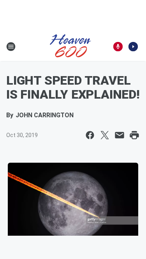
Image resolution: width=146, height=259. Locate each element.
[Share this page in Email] (119, 135)
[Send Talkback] (118, 46)
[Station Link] (70, 46)
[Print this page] (134, 135)
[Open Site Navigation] (11, 46)
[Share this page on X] (104, 135)
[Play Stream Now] (133, 46)
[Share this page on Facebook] (89, 135)
